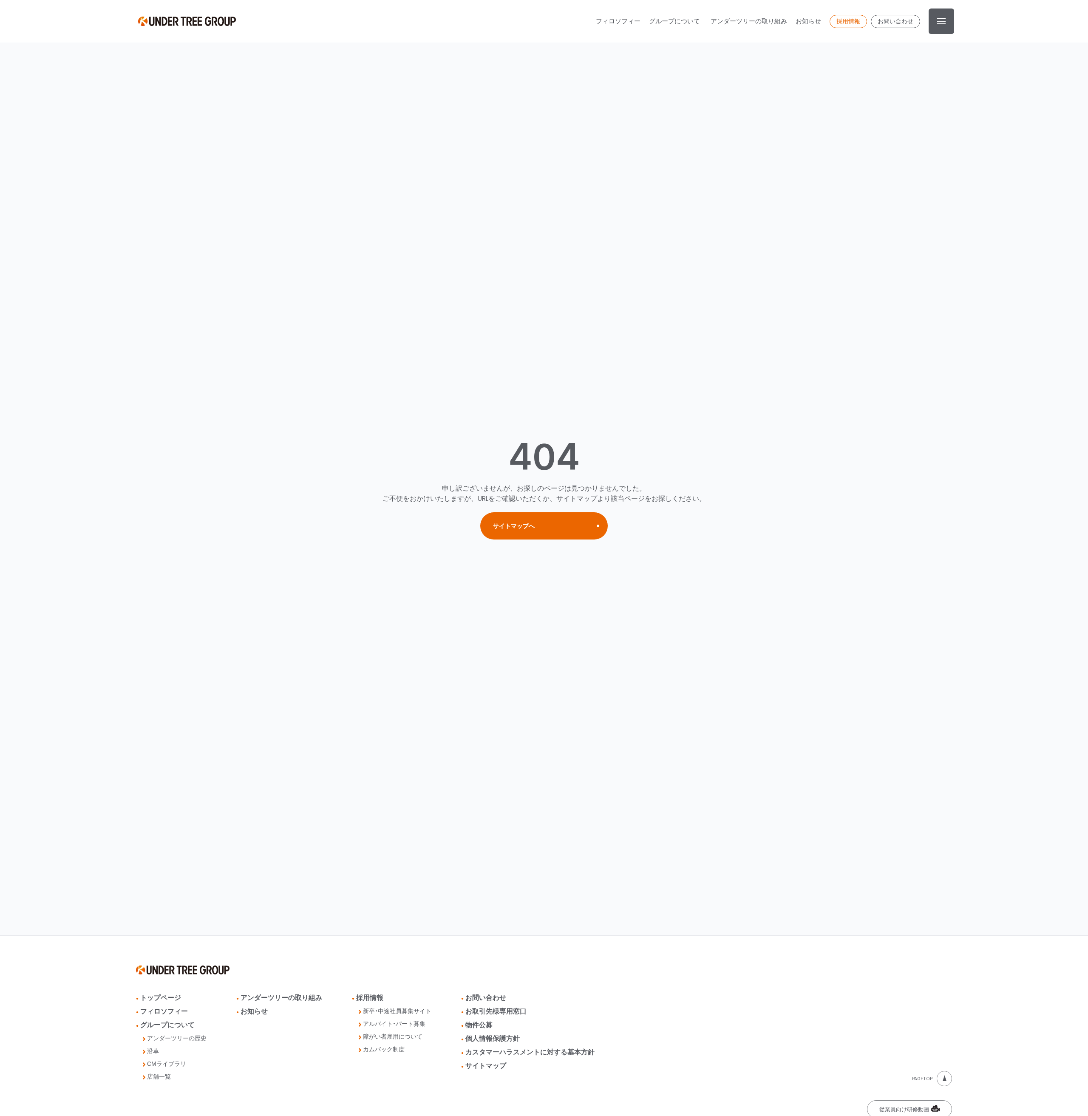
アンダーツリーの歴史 (177, 1038)
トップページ (160, 997)
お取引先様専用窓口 (496, 1011)
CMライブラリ (166, 1064)
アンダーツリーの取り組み (281, 997)
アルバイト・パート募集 (394, 1024)
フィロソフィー (164, 1011)
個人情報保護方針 (492, 1038)
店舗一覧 (159, 1076)
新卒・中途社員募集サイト (397, 1011)
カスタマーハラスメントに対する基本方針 (530, 1052)
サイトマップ (485, 1065)
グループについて (167, 1024)
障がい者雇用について (392, 1037)
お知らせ (254, 1011)
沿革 (153, 1051)
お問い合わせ (485, 997)
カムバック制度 (384, 1049)
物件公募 (479, 1024)
